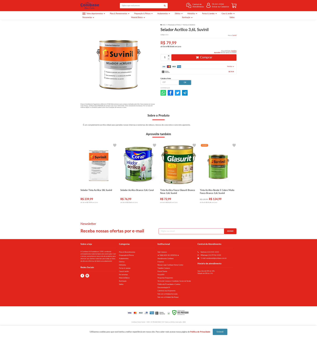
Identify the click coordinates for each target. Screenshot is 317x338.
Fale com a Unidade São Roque (168, 297)
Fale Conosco (162, 252)
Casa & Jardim (124, 271)
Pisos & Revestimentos (127, 252)
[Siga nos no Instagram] (87, 276)
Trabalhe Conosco (164, 268)
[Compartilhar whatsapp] (163, 93)
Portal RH (161, 274)
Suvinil (234, 35)
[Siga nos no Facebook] (82, 276)
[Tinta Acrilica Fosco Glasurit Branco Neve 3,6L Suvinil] (178, 174)
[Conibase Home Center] (90, 5)
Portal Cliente (162, 271)
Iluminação (122, 281)
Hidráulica (122, 265)
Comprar (206, 57)
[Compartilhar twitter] (177, 93)
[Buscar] (165, 5)
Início (164, 25)
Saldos (121, 284)
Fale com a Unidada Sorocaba (167, 294)
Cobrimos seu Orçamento (166, 291)
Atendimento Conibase (166, 258)
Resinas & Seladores (189, 25)
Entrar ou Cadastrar (220, 7)
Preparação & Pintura (174, 25)
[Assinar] (230, 231)
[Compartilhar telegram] (185, 93)
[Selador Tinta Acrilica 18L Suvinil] (98, 174)
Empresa (161, 262)
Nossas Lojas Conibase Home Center (170, 265)
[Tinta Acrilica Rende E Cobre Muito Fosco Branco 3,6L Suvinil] (218, 174)
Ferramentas (123, 274)
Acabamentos (124, 258)
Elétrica (121, 262)
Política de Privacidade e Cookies (169, 284)
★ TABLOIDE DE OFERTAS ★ (168, 255)
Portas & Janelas (125, 268)
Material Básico (124, 278)
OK (185, 82)
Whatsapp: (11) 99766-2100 (210, 255)
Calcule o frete (165, 78)
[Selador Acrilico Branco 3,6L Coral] (138, 174)
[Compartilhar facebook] (170, 93)
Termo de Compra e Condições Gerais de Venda (174, 281)
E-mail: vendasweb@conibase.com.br (213, 258)
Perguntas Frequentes (165, 278)
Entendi (220, 332)
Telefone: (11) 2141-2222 (209, 252)
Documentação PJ (164, 287)
